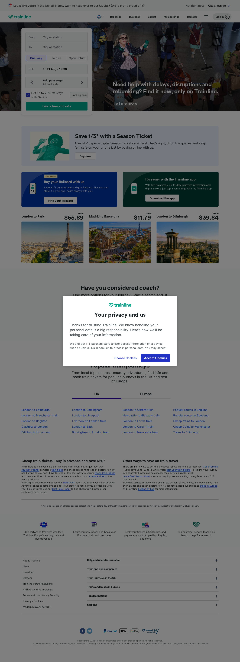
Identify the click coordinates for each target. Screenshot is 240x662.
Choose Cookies (125, 358)
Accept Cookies (155, 358)
